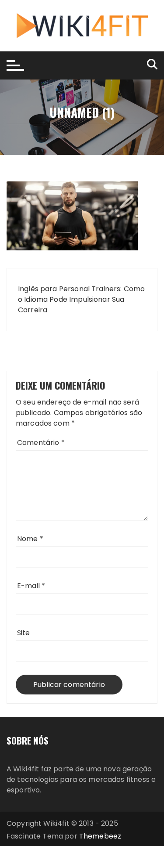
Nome (30, 539)
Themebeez (100, 836)
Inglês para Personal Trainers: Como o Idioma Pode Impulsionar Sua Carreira (81, 299)
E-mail (31, 586)
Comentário (41, 442)
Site (23, 633)
